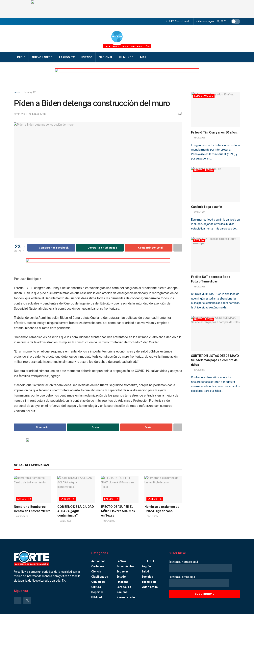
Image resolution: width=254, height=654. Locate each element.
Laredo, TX (67, 57)
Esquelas (122, 571)
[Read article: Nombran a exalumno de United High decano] (163, 489)
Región (146, 566)
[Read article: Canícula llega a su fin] (215, 184)
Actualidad (98, 561)
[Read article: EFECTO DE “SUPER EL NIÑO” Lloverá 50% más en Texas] (120, 489)
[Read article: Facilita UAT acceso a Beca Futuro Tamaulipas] (215, 254)
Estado (86, 57)
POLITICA (147, 561)
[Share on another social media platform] (177, 248)
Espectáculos (203, 96)
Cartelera (97, 566)
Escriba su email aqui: (182, 576)
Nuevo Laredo (42, 57)
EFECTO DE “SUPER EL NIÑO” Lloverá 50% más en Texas (118, 511)
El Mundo (126, 57)
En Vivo (121, 561)
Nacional (106, 57)
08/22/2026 (152, 516)
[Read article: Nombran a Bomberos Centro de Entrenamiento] (32, 489)
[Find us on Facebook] (17, 600)
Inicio (21, 57)
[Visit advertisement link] (127, 9)
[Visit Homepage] (127, 38)
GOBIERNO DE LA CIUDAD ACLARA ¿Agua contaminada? (75, 511)
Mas (143, 57)
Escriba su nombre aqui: (183, 561)
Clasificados (99, 576)
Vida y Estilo (149, 587)
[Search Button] (235, 57)
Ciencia (96, 571)
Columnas (98, 581)
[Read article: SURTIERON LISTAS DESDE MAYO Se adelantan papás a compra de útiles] (215, 333)
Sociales (147, 576)
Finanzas (122, 581)
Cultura (96, 587)
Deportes (97, 592)
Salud (145, 571)
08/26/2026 (22, 516)
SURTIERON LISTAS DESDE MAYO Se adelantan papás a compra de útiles (215, 360)
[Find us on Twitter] (27, 600)
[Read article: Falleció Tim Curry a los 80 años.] (215, 109)
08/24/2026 (109, 521)
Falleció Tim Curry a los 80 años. (214, 132)
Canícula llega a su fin (206, 207)
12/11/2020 (20, 113)
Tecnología (149, 581)
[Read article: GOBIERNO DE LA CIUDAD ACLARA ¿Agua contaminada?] (76, 489)
